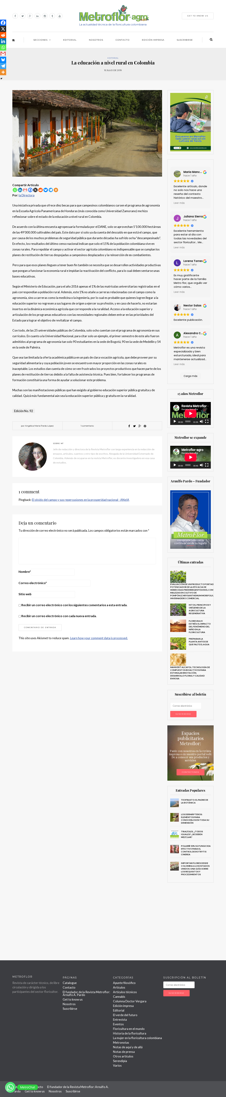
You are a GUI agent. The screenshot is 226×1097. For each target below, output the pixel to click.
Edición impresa (153, 40)
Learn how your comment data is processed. (99, 638)
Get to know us (73, 999)
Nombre (25, 571)
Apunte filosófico (124, 983)
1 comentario (87, 425)
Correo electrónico (33, 583)
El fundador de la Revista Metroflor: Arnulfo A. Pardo (86, 993)
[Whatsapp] (15, 190)
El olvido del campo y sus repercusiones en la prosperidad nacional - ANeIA (80, 500)
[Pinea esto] (145, 426)
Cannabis (119, 996)
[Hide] (1, 78)
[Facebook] (30, 190)
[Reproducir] (175, 421)
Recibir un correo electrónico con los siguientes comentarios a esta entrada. (74, 605)
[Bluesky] (45, 190)
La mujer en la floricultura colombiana (137, 1038)
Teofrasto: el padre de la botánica (194, 801)
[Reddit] (40, 190)
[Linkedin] (20, 190)
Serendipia (120, 1061)
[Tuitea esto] (134, 426)
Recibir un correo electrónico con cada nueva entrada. (59, 616)
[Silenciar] (201, 421)
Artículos (119, 987)
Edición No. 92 (23, 411)
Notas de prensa (124, 1052)
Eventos (118, 1024)
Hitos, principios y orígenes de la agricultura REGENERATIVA (200, 609)
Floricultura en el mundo (129, 1029)
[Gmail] (25, 190)
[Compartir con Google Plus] (139, 426)
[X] (35, 190)
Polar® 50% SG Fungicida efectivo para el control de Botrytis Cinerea (196, 850)
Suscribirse (185, 40)
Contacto (122, 40)
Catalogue (70, 983)
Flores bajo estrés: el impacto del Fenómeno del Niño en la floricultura (200, 627)
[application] (190, 413)
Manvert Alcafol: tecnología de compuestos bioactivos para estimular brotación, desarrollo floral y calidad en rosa (190, 673)
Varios (117, 1065)
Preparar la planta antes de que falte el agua (199, 641)
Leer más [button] (179, 203)
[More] (56, 190)
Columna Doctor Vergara (129, 1001)
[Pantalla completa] (207, 421)
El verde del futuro (125, 1015)
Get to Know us (197, 16)
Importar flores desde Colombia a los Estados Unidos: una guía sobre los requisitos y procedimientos (195, 869)
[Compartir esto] (129, 426)
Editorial (70, 40)
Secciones (40, 40)
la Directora (26, 195)
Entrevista (120, 1019)
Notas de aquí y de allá (127, 1047)
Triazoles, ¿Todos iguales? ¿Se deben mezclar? (192, 834)
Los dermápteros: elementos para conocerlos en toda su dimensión (195, 818)
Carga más (190, 376)
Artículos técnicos (125, 992)
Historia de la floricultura (129, 1033)
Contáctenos (190, 772)
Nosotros (96, 40)
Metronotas (121, 1042)
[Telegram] (51, 190)
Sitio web (25, 594)
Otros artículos (123, 1056)
